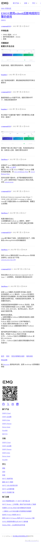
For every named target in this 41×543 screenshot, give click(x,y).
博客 (3, 468)
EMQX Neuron (6, 423)
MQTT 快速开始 (7, 478)
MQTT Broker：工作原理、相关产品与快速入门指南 (19, 504)
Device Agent (6, 427)
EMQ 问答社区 (6, 8)
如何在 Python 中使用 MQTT (11, 514)
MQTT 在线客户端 (8, 492)
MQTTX (4, 434)
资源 (3, 475)
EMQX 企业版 (6, 417)
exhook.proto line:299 (8, 260)
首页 (2, 356)
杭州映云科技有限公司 (20, 536)
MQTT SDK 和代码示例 (10, 485)
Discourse (6, 364)
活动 (3, 472)
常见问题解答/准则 (17, 356)
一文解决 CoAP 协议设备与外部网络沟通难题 (17, 511)
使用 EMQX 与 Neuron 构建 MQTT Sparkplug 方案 (18, 518)
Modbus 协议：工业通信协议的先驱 (13, 525)
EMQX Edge (6, 420)
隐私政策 (4, 360)
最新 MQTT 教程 (7, 482)
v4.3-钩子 (12, 167)
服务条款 (29, 356)
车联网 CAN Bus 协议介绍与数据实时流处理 (16, 508)
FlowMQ (5, 430)
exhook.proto (9, 182)
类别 (7, 356)
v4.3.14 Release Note (21, 172)
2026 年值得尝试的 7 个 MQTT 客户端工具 (16, 501)
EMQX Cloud (6, 413)
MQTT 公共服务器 (8, 489)
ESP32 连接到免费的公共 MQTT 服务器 (15, 521)
